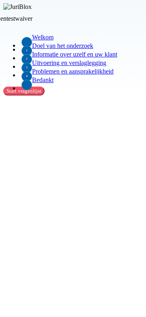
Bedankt (43, 79)
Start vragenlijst (23, 91)
